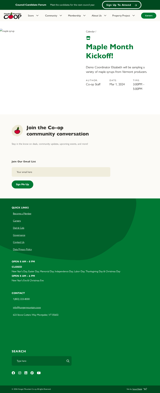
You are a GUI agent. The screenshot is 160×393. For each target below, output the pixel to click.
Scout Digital (137, 389)
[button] (34, 15)
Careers (148, 15)
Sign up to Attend (118, 4)
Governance (19, 235)
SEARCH (19, 351)
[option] (80, 5)
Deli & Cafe (18, 227)
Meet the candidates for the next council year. (72, 4)
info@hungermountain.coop (27, 307)
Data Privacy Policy (22, 249)
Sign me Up (22, 184)
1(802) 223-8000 (21, 299)
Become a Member (22, 213)
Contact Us (18, 242)
